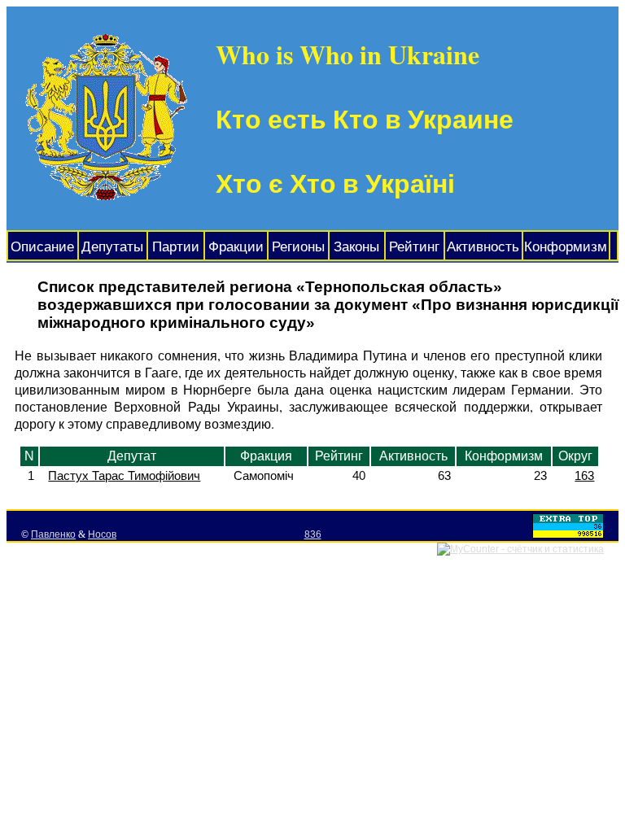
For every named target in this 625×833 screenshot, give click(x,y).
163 (584, 475)
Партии (175, 247)
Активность (483, 247)
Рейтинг (414, 247)
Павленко (53, 534)
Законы (356, 247)
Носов (102, 534)
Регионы (298, 247)
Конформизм (565, 247)
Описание (42, 247)
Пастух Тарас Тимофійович (124, 475)
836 (312, 534)
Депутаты (112, 247)
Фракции (236, 247)
